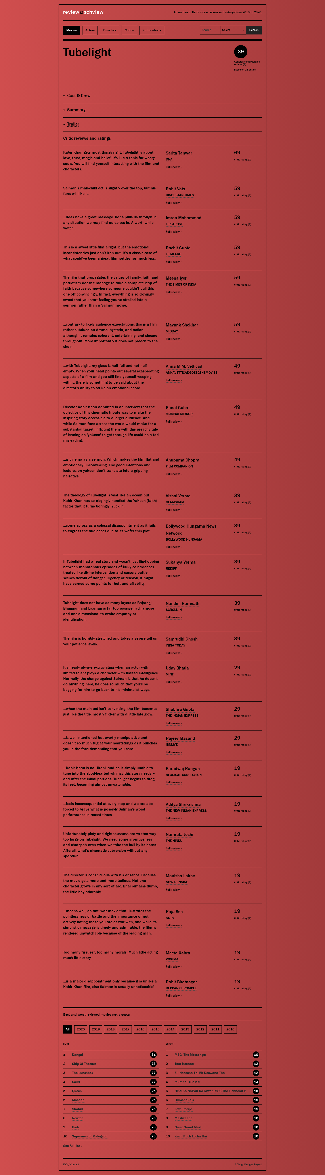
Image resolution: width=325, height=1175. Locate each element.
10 (256, 1055)
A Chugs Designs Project (248, 1164)
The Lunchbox (82, 1073)
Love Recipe (184, 1109)
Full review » (174, 167)
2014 (170, 1029)
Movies (71, 30)
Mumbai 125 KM (187, 1082)
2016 (140, 1029)
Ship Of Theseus (84, 1064)
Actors (90, 30)
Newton (77, 1118)
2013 (185, 1029)
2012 (200, 1029)
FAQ (65, 1164)
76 (153, 1091)
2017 (125, 1029)
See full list (71, 1146)
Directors (109, 30)
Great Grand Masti (188, 1127)
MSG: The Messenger (190, 1055)
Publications (151, 30)
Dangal (77, 1055)
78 (153, 1064)
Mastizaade (183, 1118)
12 (256, 1064)
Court (76, 1082)
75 (153, 1109)
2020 (81, 1029)
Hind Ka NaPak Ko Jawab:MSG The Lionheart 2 (210, 1091)
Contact (74, 1164)
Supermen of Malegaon (89, 1136)
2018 (111, 1029)
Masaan (78, 1100)
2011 (215, 1029)
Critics (129, 30)
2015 (155, 1029)
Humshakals (184, 1100)
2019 (96, 1029)
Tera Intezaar (184, 1064)
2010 (230, 1029)
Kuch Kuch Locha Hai (191, 1136)
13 (256, 1082)
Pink (75, 1127)
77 (153, 1073)
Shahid (77, 1109)
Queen (77, 1091)
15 (256, 1091)
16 (256, 1118)
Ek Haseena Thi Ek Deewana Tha (200, 1073)
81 (153, 1055)
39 (241, 51)
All (68, 1029)
